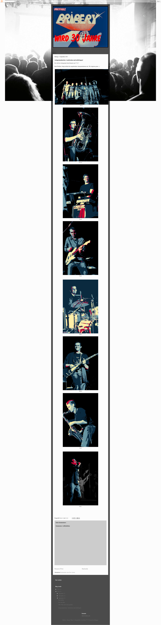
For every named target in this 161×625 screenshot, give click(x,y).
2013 (58, 591)
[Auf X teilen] (76, 518)
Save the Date (61, 602)
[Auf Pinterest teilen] (79, 518)
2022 (58, 589)
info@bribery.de (86, 616)
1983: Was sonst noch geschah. (65, 604)
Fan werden (61, 600)
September (61, 598)
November (61, 595)
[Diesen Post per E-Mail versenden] (73, 518)
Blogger (96, 620)
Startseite (85, 569)
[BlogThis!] (74, 518)
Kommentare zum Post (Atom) (67, 572)
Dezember (61, 593)
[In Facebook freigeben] (77, 518)
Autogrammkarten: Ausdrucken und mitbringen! (69, 608)
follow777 (85, 620)
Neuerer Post (59, 569)
